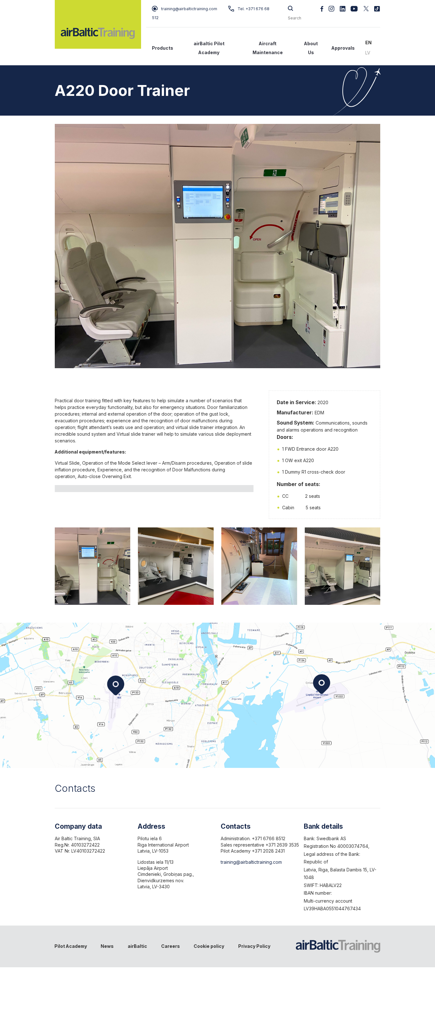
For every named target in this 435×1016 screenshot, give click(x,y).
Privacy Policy (254, 946)
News (107, 946)
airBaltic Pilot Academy (209, 48)
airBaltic (137, 946)
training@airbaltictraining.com (189, 8)
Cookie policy (209, 946)
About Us (311, 48)
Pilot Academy (70, 946)
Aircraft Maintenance (268, 48)
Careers (170, 946)
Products (162, 48)
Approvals (343, 48)
